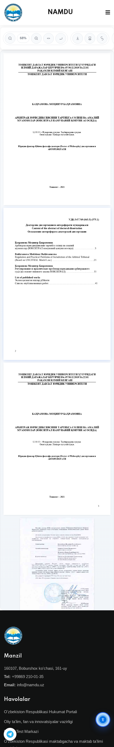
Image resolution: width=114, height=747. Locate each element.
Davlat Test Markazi (21, 731)
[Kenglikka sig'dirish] (48, 38)
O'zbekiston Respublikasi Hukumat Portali (40, 711)
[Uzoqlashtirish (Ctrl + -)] (10, 38)
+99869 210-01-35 (27, 676)
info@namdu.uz (30, 685)
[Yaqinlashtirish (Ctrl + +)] (36, 38)
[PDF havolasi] (102, 38)
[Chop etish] (90, 38)
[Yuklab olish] (77, 38)
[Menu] (108, 12)
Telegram (10, 734)
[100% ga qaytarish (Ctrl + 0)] (60, 38)
